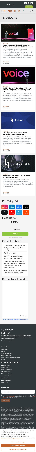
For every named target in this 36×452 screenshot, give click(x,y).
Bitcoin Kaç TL (5, 378)
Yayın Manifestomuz (6, 353)
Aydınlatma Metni (10, 396)
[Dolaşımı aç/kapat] (33, 11)
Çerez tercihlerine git (18, 442)
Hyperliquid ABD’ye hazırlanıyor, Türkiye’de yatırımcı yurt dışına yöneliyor (15, 248)
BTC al (15, 234)
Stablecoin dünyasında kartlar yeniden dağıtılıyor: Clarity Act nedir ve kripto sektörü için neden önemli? (14, 264)
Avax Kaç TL (4, 382)
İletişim (3, 359)
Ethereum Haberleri (6, 373)
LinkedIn (12, 207)
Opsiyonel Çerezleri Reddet (18, 449)
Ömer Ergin (6, 61)
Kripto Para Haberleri (6, 369)
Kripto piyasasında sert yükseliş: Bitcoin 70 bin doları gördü (15, 272)
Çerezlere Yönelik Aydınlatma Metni (10, 357)
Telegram (19, 213)
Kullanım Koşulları (6, 355)
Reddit (26, 213)
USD (18, 229)
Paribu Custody (5, 367)
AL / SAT (29, 6)
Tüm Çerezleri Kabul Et (18, 445)
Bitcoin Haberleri (5, 371)
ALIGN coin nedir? (10, 253)
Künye (3, 351)
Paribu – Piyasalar (5, 365)
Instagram (4, 207)
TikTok (26, 207)
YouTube (12, 213)
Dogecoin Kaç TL (5, 380)
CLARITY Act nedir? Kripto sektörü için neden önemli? (13, 257)
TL (15, 229)
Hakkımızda (4, 349)
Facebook (19, 207)
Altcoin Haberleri (5, 376)
